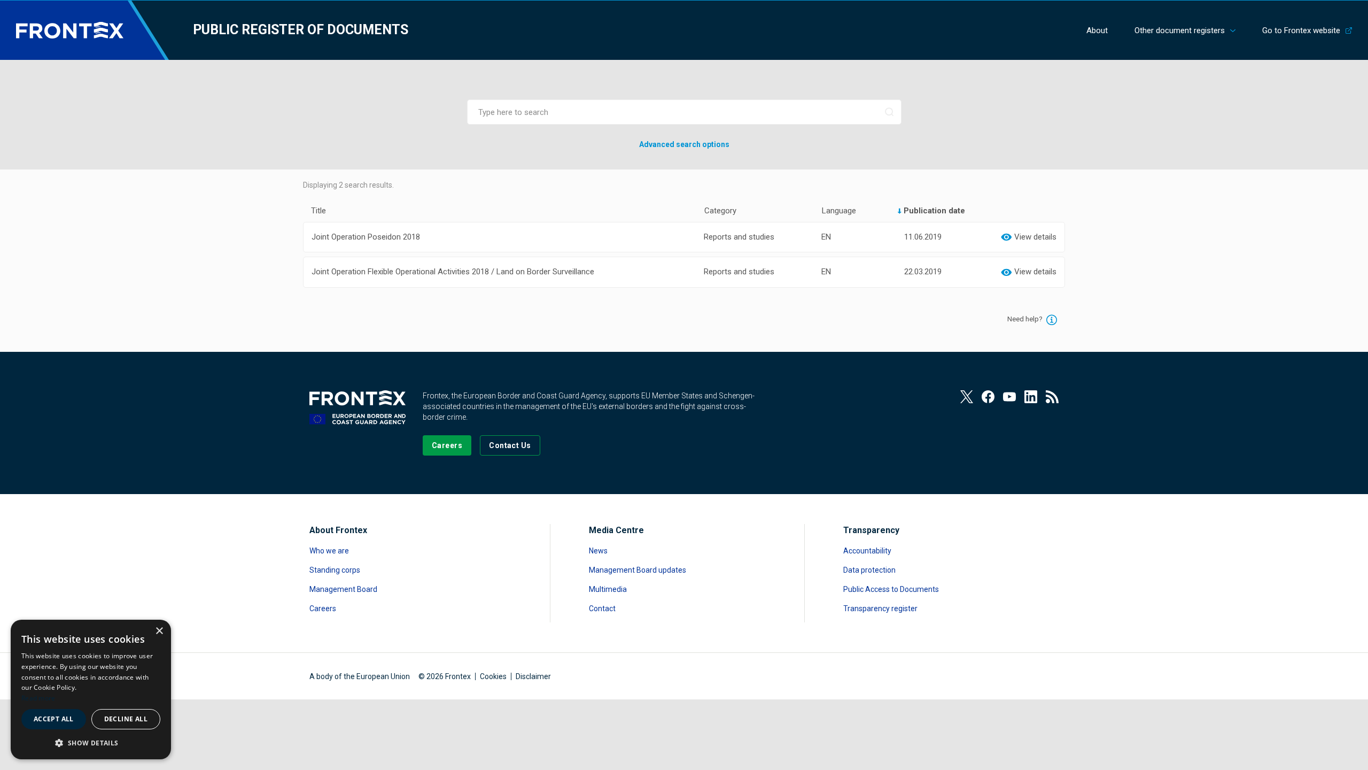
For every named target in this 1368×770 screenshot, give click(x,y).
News (598, 550)
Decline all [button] (125, 718)
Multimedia (608, 589)
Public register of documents (300, 29)
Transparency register (880, 608)
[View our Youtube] (1009, 396)
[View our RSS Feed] (1052, 396)
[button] (90, 742)
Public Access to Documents (891, 589)
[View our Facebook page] (988, 396)
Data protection (869, 570)
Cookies (493, 676)
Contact (602, 608)
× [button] (159, 631)
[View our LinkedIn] (1030, 396)
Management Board (343, 589)
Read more (38, 698)
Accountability (867, 550)
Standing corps (334, 570)
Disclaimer (533, 676)
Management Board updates (637, 570)
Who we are (329, 550)
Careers (322, 608)
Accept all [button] (54, 718)
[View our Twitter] (966, 396)
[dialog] (91, 689)
